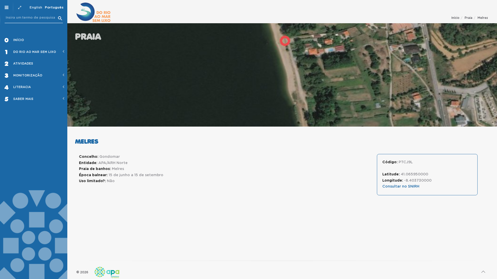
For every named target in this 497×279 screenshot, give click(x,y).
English (36, 7)
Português (54, 7)
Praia (468, 17)
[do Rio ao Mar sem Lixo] (93, 12)
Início (455, 17)
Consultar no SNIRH (400, 186)
